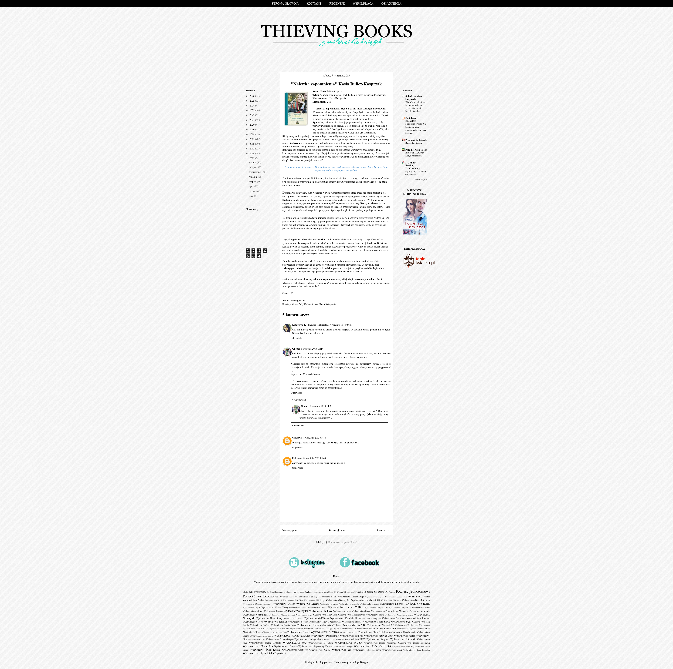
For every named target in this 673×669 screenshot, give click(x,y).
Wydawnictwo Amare (419, 596)
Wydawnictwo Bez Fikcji (293, 600)
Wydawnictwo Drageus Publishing (257, 604)
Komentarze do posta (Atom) (342, 542)
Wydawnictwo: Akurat (298, 632)
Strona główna (336, 530)
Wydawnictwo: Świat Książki (265, 649)
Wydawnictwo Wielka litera (406, 625)
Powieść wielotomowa (260, 595)
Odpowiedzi (300, 399)
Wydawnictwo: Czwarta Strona (292, 635)
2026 (252, 96)
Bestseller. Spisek (413, 142)
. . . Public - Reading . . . (411, 164)
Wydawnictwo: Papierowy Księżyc (315, 646)
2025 (252, 100)
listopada (253, 167)
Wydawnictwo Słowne (351, 621)
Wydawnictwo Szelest (260, 625)
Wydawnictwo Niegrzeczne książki (399, 614)
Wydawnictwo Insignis (273, 611)
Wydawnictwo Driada (329, 604)
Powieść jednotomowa (413, 591)
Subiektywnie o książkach (413, 97)
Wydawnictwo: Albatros (325, 632)
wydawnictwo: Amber (349, 632)
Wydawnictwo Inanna (421, 607)
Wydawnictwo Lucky (342, 611)
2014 (252, 153)
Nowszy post (289, 530)
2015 (252, 148)
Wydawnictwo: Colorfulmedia (402, 632)
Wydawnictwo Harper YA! (376, 607)
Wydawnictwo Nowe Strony (269, 618)
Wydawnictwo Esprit (251, 607)
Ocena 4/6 (361, 591)
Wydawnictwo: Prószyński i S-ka (373, 646)
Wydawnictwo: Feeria (404, 635)
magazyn (316, 592)
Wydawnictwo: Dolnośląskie (325, 635)
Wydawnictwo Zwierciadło (382, 628)
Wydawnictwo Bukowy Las (338, 600)
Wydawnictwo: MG (295, 642)
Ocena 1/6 (332, 592)
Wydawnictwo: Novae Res (258, 646)
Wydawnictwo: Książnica (378, 639)
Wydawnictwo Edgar (369, 603)
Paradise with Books (416, 150)
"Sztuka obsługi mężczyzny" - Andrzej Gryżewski (415, 171)
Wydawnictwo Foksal (298, 607)
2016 (252, 143)
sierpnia (253, 181)
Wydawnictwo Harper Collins (345, 607)
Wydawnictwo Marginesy (255, 614)
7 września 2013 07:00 (341, 324)
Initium (290, 592)
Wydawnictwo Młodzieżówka (351, 614)
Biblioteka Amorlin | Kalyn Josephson (415, 154)
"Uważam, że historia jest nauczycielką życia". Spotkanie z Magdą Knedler (415, 106)
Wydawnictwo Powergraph (369, 618)
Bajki (246, 592)
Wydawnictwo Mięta (303, 614)
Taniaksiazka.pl (306, 596)
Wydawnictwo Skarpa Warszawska (325, 621)
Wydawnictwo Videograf (331, 625)
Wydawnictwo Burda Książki (365, 600)
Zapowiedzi (280, 653)
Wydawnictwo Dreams (307, 603)
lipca (251, 186)
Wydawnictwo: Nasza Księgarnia (414, 642)
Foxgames (279, 592)
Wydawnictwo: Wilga (319, 649)
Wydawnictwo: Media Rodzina (264, 642)
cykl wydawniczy (257, 591)
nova (326, 592)
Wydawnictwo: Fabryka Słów (378, 635)
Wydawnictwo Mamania (396, 611)
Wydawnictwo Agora (374, 596)
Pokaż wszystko (421, 179)
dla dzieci (271, 592)
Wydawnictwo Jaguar (295, 611)
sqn (290, 596)
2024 (252, 105)
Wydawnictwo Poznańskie (394, 618)
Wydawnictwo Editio (418, 603)
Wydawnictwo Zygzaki (406, 628)
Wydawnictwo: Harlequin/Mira (308, 639)
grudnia (253, 162)
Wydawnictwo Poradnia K (343, 618)
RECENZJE (337, 3)
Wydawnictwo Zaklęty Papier (326, 628)
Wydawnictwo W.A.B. (354, 625)
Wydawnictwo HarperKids (400, 607)
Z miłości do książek (416, 140)
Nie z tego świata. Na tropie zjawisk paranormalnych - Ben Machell (415, 128)
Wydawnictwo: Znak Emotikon (416, 649)
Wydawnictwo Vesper (308, 625)
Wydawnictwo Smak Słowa (376, 621)
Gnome (296, 348)
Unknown (297, 437)
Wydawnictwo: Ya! (341, 649)
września (253, 176)
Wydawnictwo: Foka (256, 639)
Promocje (284, 596)
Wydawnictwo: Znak (392, 649)
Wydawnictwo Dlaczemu (391, 600)
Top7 (316, 596)
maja (251, 196)
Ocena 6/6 (383, 591)
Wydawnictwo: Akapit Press (274, 632)
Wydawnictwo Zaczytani (301, 628)
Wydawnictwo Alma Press (396, 596)
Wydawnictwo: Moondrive (320, 642)
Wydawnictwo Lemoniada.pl (351, 596)
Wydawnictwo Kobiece (320, 611)
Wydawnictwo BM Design (314, 600)
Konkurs (308, 591)
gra (285, 592)
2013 (252, 158)
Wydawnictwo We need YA (380, 625)
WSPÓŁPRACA (363, 3)
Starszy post (383, 530)
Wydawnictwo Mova (375, 614)
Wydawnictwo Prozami (418, 618)
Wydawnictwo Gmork (317, 607)
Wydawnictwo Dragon (284, 603)
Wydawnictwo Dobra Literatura (416, 600)
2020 (252, 124)
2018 (252, 134)
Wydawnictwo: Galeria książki (280, 639)
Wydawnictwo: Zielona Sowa (367, 649)
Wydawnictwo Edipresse (392, 603)
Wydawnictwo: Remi (401, 646)
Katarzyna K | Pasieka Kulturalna (310, 325)
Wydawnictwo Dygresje (349, 604)
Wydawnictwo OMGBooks (316, 618)
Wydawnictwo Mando (419, 611)
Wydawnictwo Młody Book (325, 614)
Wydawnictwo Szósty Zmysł (284, 625)
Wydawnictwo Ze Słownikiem (354, 628)
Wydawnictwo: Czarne (264, 635)
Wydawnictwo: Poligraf (343, 646)
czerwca (253, 191)
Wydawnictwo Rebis (253, 621)
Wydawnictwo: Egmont (351, 635)
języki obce (299, 591)
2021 (252, 120)
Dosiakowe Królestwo (410, 119)
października (255, 171)
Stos (295, 596)
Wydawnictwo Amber (253, 600)
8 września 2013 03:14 (312, 348)
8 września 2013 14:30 (321, 406)
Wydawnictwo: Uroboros (295, 649)
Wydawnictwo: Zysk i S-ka (258, 653)
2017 (252, 139)
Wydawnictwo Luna (361, 611)
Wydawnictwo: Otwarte (286, 646)
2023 (252, 110)
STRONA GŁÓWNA (285, 3)
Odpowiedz (296, 338)
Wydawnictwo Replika (275, 621)
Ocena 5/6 (297, 304)
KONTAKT (314, 3)
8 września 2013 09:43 (314, 458)
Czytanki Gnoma (311, 374)
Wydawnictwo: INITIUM (333, 639)
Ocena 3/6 (351, 591)
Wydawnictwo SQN (401, 621)
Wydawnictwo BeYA (273, 600)
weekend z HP (329, 596)
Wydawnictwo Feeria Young (274, 607)
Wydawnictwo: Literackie (403, 639)
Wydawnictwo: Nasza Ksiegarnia (320, 304)
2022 (252, 115)
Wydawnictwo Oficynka (293, 618)
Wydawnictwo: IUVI (355, 639)
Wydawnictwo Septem (298, 621)
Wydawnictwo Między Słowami (282, 614)
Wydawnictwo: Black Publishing (373, 632)
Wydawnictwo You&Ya (279, 628)
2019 (252, 129)
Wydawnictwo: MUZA (348, 642)
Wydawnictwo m (378, 611)
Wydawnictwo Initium (253, 611)
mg (321, 591)
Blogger (364, 662)
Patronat (392, 592)
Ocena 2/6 (341, 591)
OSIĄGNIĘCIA (391, 3)
